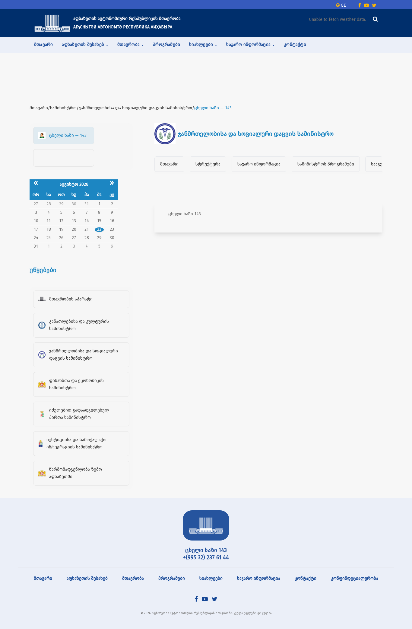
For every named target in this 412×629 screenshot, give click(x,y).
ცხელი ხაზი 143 (206, 550)
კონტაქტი (295, 44)
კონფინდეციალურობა (354, 578)
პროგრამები (166, 44)
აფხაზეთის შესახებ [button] (83, 44)
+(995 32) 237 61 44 (206, 557)
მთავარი (43, 44)
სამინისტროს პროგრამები (325, 164)
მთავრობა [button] (129, 44)
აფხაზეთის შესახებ (87, 578)
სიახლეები (211, 578)
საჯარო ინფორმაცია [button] (249, 44)
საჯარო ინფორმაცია (258, 164)
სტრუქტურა (207, 164)
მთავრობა (133, 578)
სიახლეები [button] (201, 44)
